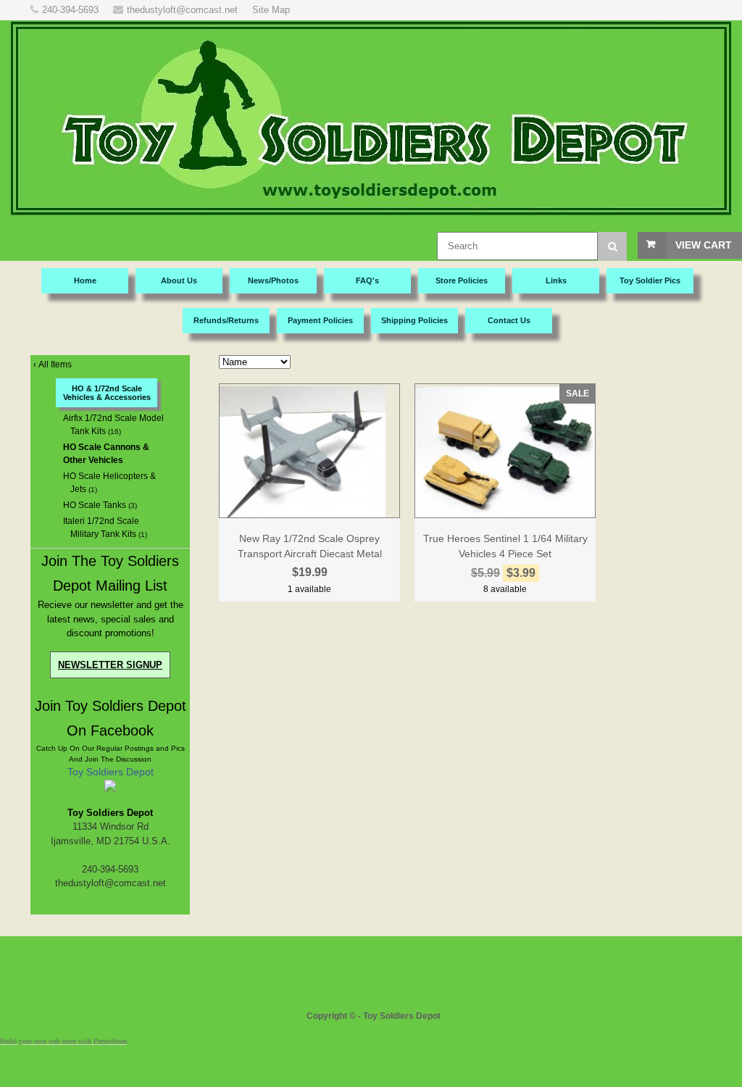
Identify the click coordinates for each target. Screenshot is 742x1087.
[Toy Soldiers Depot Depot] (110, 788)
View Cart (703, 245)
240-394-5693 (70, 9)
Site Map (271, 9)
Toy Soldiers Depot (110, 772)
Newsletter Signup (110, 664)
